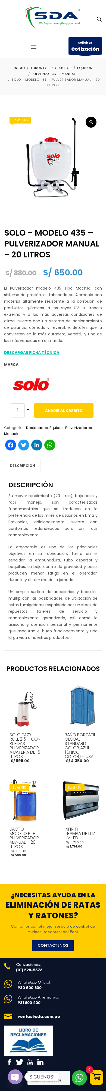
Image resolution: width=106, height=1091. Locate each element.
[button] (91, 122)
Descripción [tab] (22, 465)
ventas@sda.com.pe (39, 1016)
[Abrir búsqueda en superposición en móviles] (99, 19)
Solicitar (85, 46)
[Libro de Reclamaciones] (28, 1041)
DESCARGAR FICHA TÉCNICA (31, 352)
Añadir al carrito (64, 410)
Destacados (37, 427)
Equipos (56, 427)
